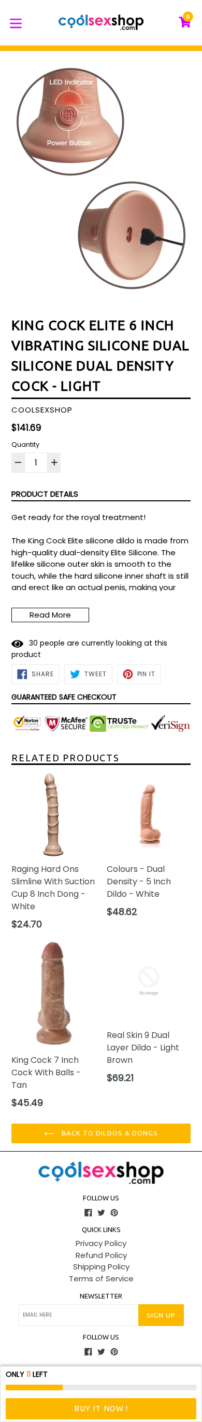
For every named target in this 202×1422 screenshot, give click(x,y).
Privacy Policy (101, 1243)
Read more (50, 614)
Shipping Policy (101, 1266)
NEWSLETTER (101, 1296)
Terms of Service (101, 1278)
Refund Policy (101, 1255)
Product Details (44, 493)
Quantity (25, 444)
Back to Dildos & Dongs (109, 1133)
